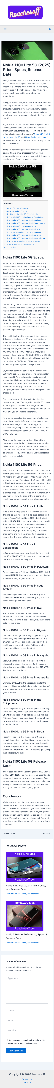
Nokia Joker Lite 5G (11, 137)
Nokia (24, 894)
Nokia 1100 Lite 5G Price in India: (22, 214)
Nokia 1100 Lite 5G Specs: (16, 208)
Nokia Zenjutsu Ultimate (35, 137)
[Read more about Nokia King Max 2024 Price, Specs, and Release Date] (25, 866)
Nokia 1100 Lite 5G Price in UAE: (22, 226)
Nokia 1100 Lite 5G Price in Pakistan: (24, 220)
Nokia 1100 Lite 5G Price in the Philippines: (27, 238)
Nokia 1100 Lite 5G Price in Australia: (24, 235)
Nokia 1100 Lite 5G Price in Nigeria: (23, 229)
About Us (27, 1082)
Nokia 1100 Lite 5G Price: (16, 211)
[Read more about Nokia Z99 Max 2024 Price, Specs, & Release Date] (25, 915)
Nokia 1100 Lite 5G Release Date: (19, 244)
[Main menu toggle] (5, 29)
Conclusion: (10, 247)
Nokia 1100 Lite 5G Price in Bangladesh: (25, 217)
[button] (50, 29)
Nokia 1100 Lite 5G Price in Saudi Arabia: (26, 223)
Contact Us (27, 1079)
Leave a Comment (13, 894)
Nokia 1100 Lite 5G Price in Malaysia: (24, 232)
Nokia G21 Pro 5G (42, 134)
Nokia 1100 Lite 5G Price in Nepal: (23, 241)
